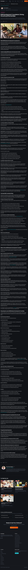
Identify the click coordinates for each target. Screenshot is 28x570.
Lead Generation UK (17, 540)
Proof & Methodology (3, 553)
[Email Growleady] (2, 538)
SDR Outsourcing (17, 544)
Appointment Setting (17, 537)
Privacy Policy (25, 567)
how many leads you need (20, 359)
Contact (2, 561)
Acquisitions (2, 562)
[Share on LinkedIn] (3, 21)
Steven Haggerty (6, 7)
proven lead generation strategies (5, 143)
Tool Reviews (2, 557)
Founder (2, 552)
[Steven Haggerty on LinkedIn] (14, 466)
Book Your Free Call (13, 527)
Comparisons (2, 560)
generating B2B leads (20, 216)
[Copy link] (6, 21)
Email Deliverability (17, 545)
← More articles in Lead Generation (5, 5)
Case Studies (10, 1)
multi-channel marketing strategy (11, 229)
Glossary (2, 556)
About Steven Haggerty (9, 466)
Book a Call (16, 553)
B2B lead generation (8, 104)
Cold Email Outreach (17, 536)
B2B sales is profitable (4, 412)
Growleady (14, 307)
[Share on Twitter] (5, 21)
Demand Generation (17, 541)
